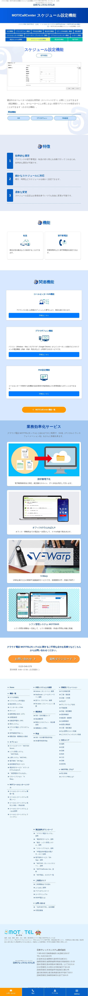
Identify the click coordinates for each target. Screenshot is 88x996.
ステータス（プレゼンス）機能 (36, 35)
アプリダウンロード (42, 891)
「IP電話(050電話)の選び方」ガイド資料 (43, 853)
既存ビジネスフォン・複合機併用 (45, 723)
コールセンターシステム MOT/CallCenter (53, 24)
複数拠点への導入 (41, 728)
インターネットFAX (16, 707)
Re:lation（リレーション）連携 (45, 705)
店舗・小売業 (65, 698)
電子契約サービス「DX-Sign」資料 (43, 859)
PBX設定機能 (37, 31)
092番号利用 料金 (41, 741)
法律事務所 (65, 721)
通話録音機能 (59, 39)
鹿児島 (63, 764)
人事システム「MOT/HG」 (19, 757)
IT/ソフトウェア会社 (68, 704)
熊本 (62, 754)
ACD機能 (10, 31)
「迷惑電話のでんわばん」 (19, 773)
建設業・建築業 (66, 718)
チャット (13, 710)
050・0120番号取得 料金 (43, 737)
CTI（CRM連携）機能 (64, 31)
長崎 (62, 750)
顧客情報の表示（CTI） (18, 714)
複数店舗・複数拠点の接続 (19, 736)
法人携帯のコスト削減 (68, 731)
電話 (32, 993)
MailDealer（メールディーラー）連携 (45, 696)
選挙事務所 (65, 714)
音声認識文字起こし (16, 733)
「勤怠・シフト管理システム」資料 (44, 844)
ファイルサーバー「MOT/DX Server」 (19, 747)
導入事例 (64, 773)
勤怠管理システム (16, 704)
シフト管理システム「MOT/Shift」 (16, 753)
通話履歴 (78, 31)
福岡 (62, 744)
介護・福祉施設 (66, 728)
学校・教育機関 (66, 711)
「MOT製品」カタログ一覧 (44, 875)
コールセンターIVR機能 (15, 35)
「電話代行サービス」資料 (44, 839)
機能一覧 (13, 693)
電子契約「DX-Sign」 (17, 761)
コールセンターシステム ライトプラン (19, 816)
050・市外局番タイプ (42, 715)
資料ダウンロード (62, 658)
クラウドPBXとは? (67, 777)
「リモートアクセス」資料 (44, 848)
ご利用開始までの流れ (42, 884)
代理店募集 (39, 910)
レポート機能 (76, 35)
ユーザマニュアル (41, 894)
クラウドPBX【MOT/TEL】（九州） (29, 24)
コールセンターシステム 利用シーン (19, 798)
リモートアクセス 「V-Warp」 (17, 778)
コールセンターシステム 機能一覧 (19, 792)
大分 (62, 757)
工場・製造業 (65, 694)
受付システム (14, 724)
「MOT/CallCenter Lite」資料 (44, 870)
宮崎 (62, 760)
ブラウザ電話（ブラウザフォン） (19, 728)
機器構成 (39, 712)
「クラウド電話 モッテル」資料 (44, 835)
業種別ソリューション (69, 687)
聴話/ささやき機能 (16, 39)
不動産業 (64, 708)
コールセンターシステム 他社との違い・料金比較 (19, 804)
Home (12, 687)
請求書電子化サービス (17, 764)
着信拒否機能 (49, 31)
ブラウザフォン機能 (23, 31)
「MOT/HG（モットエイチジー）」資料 (45, 864)
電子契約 (75, 39)
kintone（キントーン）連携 (44, 691)
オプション (14, 742)
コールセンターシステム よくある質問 (19, 810)
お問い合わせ (24, 658)
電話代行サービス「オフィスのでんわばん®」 (19, 769)
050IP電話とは (40, 897)
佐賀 (62, 747)
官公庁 (63, 701)
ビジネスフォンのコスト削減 (71, 734)
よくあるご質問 (40, 887)
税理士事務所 (65, 724)
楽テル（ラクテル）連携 (43, 700)
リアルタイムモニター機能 (60, 35)
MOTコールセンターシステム (20, 786)
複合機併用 (39, 719)
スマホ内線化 (14, 697)
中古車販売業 (65, 691)
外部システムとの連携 (44, 687)
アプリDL (55, 993)
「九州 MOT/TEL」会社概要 (45, 907)
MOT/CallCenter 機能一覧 (44, 410)
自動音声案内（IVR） (17, 720)
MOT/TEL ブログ (67, 769)
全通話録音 (13, 717)
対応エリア (65, 740)
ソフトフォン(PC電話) (17, 701)
